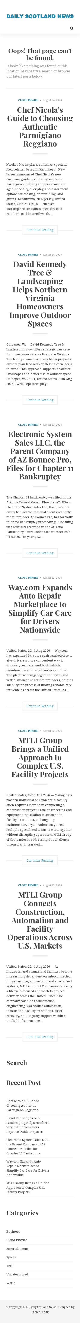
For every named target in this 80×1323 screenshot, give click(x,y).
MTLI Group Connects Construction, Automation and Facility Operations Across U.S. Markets (40, 919)
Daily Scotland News (43, 1307)
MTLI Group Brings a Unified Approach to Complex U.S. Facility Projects (40, 757)
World (11, 1283)
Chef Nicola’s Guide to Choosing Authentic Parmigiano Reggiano (40, 126)
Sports (11, 1257)
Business (13, 1231)
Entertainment (17, 1248)
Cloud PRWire (28, 100)
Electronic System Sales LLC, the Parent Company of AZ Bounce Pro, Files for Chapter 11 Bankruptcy (40, 455)
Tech (10, 1266)
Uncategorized (17, 1274)
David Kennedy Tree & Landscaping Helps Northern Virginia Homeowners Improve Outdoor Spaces (40, 293)
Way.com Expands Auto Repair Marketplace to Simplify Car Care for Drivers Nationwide (40, 608)
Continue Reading (40, 230)
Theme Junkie (40, 1312)
